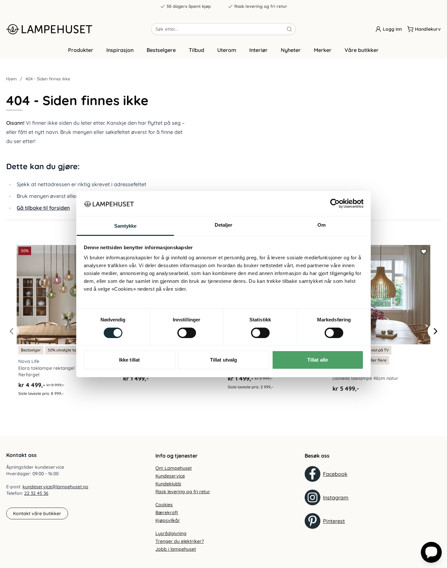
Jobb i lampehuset (175, 549)
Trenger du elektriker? (179, 541)
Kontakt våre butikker (37, 513)
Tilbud (196, 50)
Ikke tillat (129, 360)
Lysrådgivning (171, 533)
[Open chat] (431, 552)
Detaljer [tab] (224, 225)
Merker (322, 50)
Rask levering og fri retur (260, 6)
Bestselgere (161, 50)
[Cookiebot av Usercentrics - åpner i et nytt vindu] (335, 203)
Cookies (164, 505)
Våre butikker (362, 50)
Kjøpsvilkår (167, 520)
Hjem (11, 78)
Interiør (258, 50)
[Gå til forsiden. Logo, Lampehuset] (78, 29)
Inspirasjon (120, 50)
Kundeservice (170, 476)
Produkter (80, 50)
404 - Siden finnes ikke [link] (48, 78)
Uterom (226, 50)
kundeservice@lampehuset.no (55, 487)
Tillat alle (317, 360)
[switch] (186, 333)
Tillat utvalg (223, 360)
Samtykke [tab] (125, 226)
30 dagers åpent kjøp (189, 6)
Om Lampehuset (173, 468)
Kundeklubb (168, 484)
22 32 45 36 (36, 493)
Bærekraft (166, 512)
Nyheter (291, 50)
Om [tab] (321, 225)
